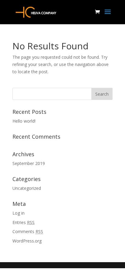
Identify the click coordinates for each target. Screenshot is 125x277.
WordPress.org (27, 241)
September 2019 (28, 163)
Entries (23, 222)
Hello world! (23, 121)
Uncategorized (26, 188)
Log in (18, 213)
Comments (27, 231)
